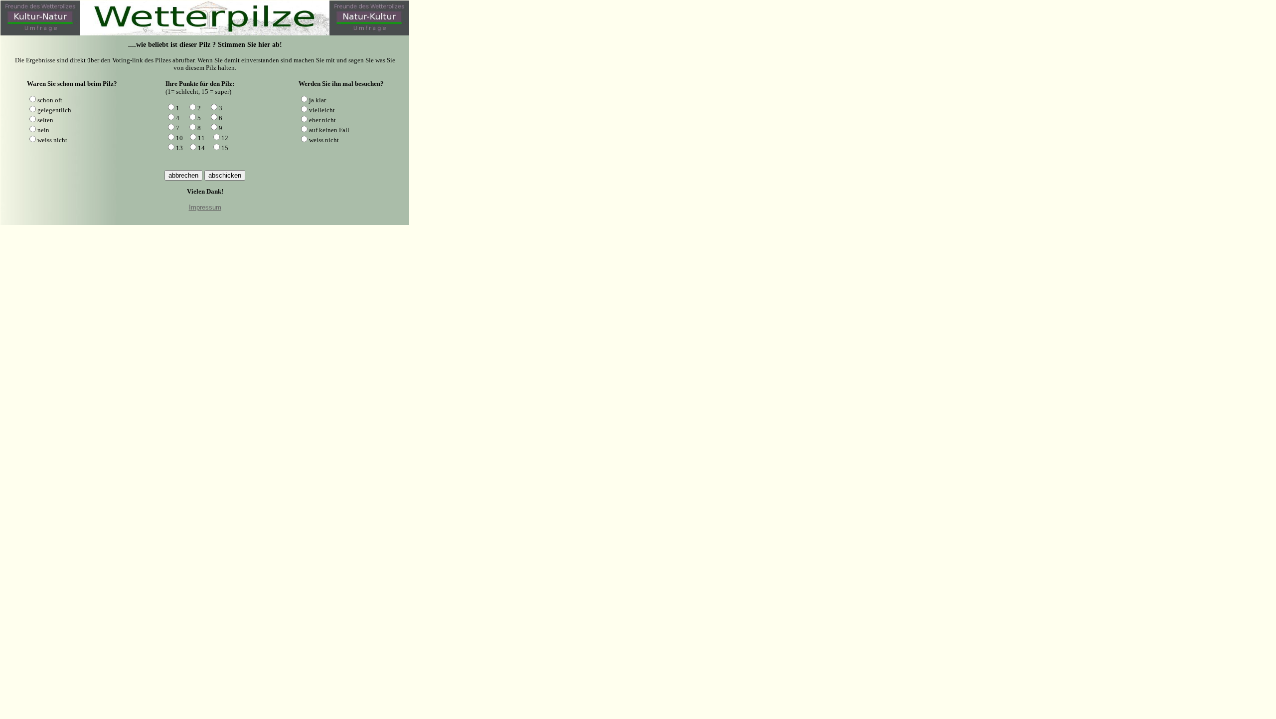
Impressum (205, 207)
